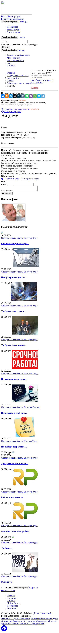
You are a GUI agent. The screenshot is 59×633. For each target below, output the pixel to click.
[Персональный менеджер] (25, 368)
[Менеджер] (25, 571)
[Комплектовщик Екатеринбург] (2, 233)
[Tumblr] (23, 96)
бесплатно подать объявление (15, 618)
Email (3, 184)
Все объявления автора (42, 80)
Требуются (6, 548)
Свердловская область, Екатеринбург (19, 238)
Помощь (22, 21)
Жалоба (34, 88)
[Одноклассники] (7, 96)
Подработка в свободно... (14, 413)
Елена (4, 127)
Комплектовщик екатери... (15, 243)
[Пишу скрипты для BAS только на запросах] (26, 266)
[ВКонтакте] (3, 96)
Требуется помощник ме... (14, 463)
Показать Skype (11, 178)
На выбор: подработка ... (14, 446)
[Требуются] (13, 537)
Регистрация (13, 29)
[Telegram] (43, 96)
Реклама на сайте (15, 60)
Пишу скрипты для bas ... (14, 277)
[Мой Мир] (11, 96)
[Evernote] (27, 96)
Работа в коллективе (12, 497)
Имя (3, 181)
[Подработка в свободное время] (25, 402)
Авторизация (13, 32)
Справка (33, 587)
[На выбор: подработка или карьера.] (25, 436)
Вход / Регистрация (10, 16)
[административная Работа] (25, 520)
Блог (9, 63)
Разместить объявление (12, 19)
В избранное (37, 82)
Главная (11, 73)
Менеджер (6, 582)
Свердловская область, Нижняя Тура (19, 441)
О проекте (12, 598)
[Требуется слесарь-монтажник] (25, 334)
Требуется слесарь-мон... (13, 345)
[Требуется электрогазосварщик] (24, 300)
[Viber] (31, 96)
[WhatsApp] (35, 96)
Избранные (12, 27)
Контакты (11, 608)
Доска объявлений (42, 613)
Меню (21, 50)
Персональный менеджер (14, 379)
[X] (15, 96)
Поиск (21, 37)
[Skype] (39, 96)
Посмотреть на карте (30, 179)
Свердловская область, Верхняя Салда (20, 373)
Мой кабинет (13, 58)
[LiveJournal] (19, 96)
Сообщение (6, 190)
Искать (5, 47)
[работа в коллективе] (25, 486)
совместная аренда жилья (31, 623)
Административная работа (15, 531)
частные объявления (41, 618)
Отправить (6, 193)
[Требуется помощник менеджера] (13, 452)
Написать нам (8, 590)
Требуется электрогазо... (13, 311)
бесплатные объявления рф (37, 621)
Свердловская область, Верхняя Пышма (20, 407)
